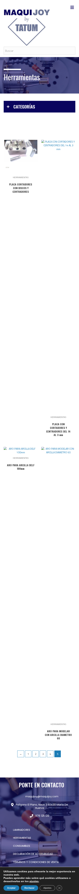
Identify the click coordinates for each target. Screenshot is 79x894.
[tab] (39, 107)
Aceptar (11, 888)
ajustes (34, 881)
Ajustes (47, 888)
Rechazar (29, 888)
